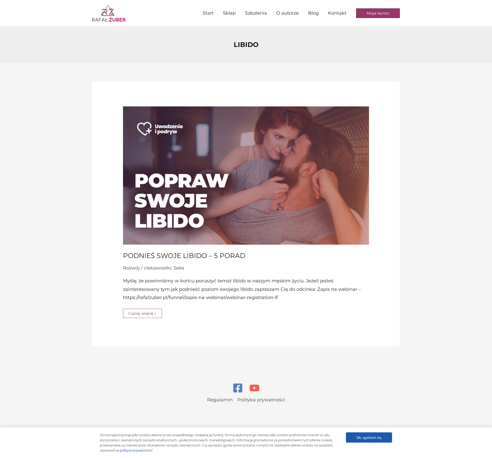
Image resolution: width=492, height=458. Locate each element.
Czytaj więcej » (142, 312)
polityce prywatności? (136, 450)
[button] (378, 13)
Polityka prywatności (261, 400)
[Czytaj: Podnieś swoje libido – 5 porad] (246, 175)
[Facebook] (238, 388)
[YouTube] (254, 388)
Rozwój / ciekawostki (147, 268)
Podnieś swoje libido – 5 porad (184, 256)
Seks (178, 268)
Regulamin (220, 400)
